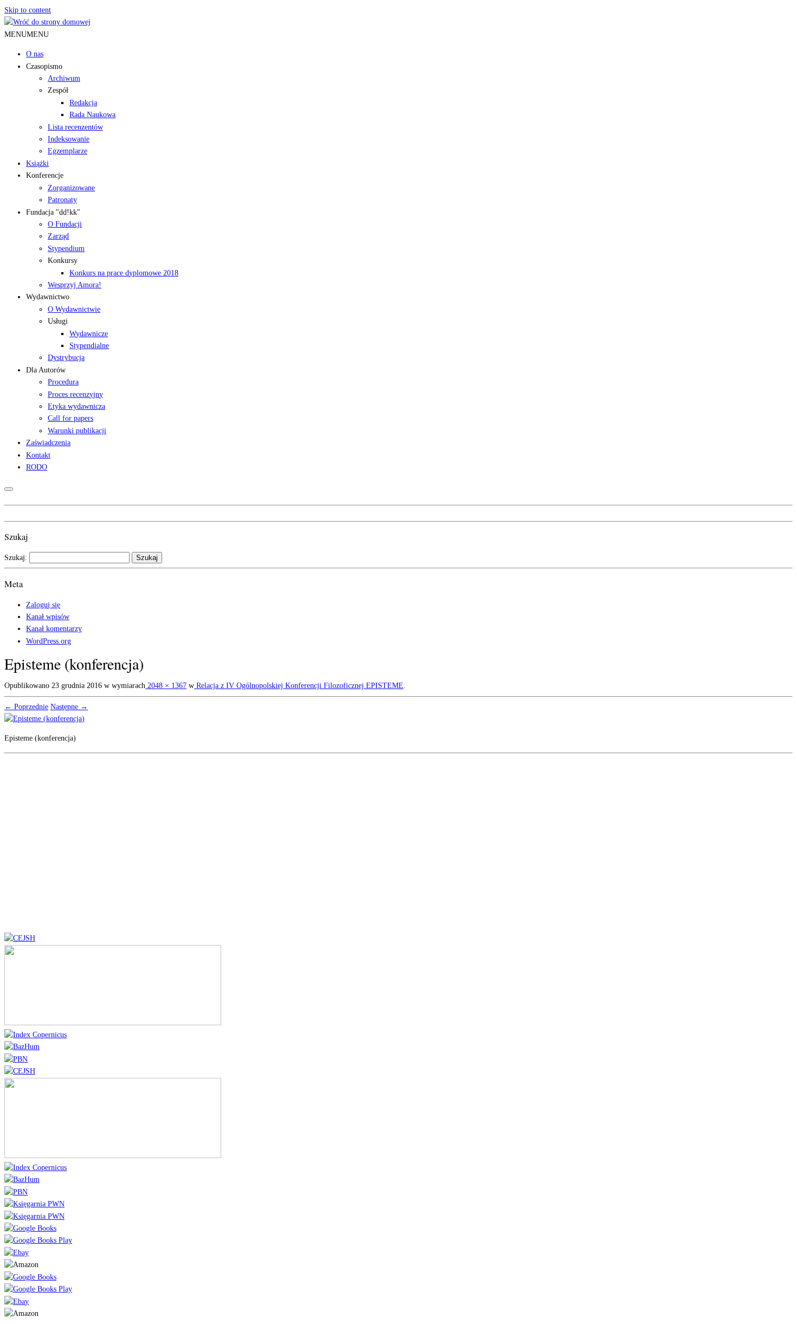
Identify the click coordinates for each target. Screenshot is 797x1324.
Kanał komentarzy (54, 629)
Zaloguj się (43, 605)
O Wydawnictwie (74, 309)
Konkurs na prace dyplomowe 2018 (123, 273)
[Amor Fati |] (47, 22)
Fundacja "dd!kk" (53, 212)
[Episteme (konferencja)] (44, 719)
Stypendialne (89, 346)
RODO (36, 467)
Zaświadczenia (48, 443)
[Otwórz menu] (8, 489)
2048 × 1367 (166, 686)
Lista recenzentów (75, 127)
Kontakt (38, 455)
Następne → (69, 707)
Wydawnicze (88, 334)
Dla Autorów (46, 370)
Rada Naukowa (92, 115)
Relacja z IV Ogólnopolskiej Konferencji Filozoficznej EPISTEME (298, 686)
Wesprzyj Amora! (74, 285)
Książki (37, 163)
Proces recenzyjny (75, 394)
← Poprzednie (26, 707)
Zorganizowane (71, 188)
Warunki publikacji (77, 431)
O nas (34, 54)
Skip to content (27, 10)
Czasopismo (44, 66)
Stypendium (66, 249)
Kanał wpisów (47, 617)
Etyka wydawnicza (76, 406)
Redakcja (83, 103)
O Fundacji (65, 224)
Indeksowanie (68, 139)
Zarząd (58, 236)
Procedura (63, 382)
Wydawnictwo (47, 297)
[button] (26, 34)
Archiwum (64, 78)
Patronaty (62, 200)
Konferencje (44, 175)
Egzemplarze (67, 151)
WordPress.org (48, 641)
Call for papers (70, 418)
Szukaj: (15, 558)
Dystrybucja (66, 358)
